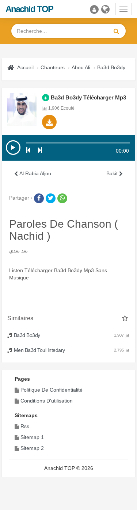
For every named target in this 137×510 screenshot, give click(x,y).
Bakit (112, 173)
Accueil (25, 67)
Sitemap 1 (32, 437)
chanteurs (53, 67)
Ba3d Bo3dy (111, 67)
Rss (24, 426)
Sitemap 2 (32, 448)
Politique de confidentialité (51, 390)
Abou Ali (81, 67)
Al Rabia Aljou (34, 173)
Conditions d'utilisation (46, 401)
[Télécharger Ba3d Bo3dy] (49, 122)
